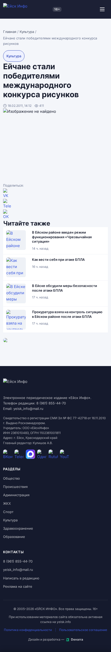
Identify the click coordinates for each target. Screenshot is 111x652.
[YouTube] (64, 454)
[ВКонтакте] (55, 193)
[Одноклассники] (55, 214)
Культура (27, 32)
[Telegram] (55, 204)
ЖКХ (7, 503)
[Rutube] (53, 454)
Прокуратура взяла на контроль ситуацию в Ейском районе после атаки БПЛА (67, 314)
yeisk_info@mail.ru (18, 569)
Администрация (16, 495)
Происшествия (15, 487)
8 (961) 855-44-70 (18, 561)
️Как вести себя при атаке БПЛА (58, 259)
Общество (11, 478)
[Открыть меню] (102, 9)
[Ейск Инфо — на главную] (27, 9)
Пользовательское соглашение (83, 630)
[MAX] (30, 454)
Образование (14, 537)
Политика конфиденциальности (28, 630)
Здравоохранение (18, 528)
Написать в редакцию (21, 578)
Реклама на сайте (17, 586)
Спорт (8, 512)
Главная (9, 32)
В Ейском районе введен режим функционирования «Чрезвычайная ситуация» (62, 236)
